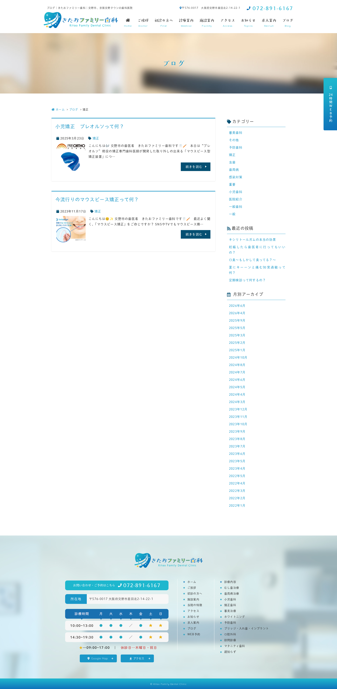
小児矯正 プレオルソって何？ (89, 126)
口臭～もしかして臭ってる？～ (252, 260)
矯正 (96, 138)
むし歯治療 (231, 587)
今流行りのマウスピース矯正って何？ (97, 199)
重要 (232, 184)
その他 (234, 140)
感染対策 (235, 177)
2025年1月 (237, 350)
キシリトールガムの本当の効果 (252, 239)
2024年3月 (237, 402)
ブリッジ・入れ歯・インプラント (246, 628)
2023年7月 (237, 446)
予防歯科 (235, 147)
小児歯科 (235, 192)
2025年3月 (237, 335)
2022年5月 (237, 476)
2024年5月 (237, 387)
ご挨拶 (143, 22)
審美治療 (230, 611)
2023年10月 (238, 424)
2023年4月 (237, 468)
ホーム (60, 109)
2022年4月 (237, 483)
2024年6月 (237, 379)
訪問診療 (230, 640)
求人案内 (269, 22)
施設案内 (207, 22)
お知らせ (248, 22)
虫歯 (232, 162)
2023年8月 (237, 439)
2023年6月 (237, 453)
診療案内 (186, 22)
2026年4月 (237, 313)
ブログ (287, 22)
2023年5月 (237, 461)
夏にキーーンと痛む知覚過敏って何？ (257, 270)
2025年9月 (237, 320)
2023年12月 (238, 409)
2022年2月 (237, 498)
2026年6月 (237, 305)
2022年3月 (237, 490)
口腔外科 (230, 634)
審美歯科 (235, 132)
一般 (232, 214)
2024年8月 (237, 365)
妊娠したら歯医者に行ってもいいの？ (257, 250)
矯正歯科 (230, 605)
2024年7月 (237, 372)
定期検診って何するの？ (247, 280)
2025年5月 (237, 328)
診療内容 (230, 582)
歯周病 (234, 169)
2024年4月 (237, 394)
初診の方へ (163, 22)
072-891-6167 (273, 8)
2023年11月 (238, 416)
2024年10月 (238, 357)
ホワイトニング (234, 616)
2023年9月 (237, 431)
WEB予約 (193, 634)
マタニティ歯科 (234, 646)
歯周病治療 (231, 593)
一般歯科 (235, 206)
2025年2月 (237, 342)
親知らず (230, 652)
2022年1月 (237, 505)
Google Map (99, 658)
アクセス (227, 22)
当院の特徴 (194, 605)
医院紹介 (235, 199)
